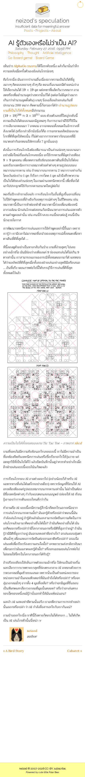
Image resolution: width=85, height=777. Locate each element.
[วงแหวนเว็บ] (80, 5)
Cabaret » (74, 651)
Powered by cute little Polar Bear (42, 772)
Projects (42, 31)
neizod (32, 631)
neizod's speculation (42, 20)
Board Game (45, 58)
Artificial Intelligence (57, 53)
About (56, 31)
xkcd (78, 443)
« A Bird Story (13, 651)
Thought (33, 53)
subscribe (59, 768)
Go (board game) (20, 58)
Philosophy (16, 53)
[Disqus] (42, 702)
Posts (28, 31)
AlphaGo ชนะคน (25, 66)
